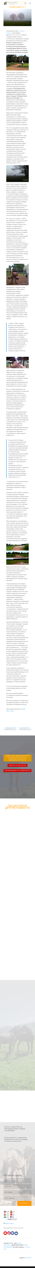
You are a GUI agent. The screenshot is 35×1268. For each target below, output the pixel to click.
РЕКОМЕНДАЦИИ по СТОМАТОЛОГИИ (17, 770)
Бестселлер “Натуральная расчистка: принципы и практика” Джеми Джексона (16, 891)
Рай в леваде (8, 844)
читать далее (8, 862)
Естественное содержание (18, 840)
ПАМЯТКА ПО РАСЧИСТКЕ (17, 765)
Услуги (17, 1105)
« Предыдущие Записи (10, 976)
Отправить (24, 1203)
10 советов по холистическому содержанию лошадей (17, 837)
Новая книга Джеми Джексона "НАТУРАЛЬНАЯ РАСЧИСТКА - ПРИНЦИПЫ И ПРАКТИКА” (17, 758)
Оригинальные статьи (23, 842)
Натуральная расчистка (11, 842)
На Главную (17, 1100)
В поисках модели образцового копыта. (13, 945)
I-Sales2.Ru (28, 1257)
